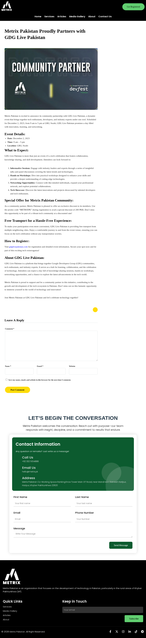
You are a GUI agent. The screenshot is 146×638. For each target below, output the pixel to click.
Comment (9, 329)
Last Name (82, 497)
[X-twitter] (117, 631)
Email (40, 366)
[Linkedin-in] (129, 631)
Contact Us (105, 16)
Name (8, 366)
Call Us (27, 457)
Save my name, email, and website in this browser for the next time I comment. (39, 380)
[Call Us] (18, 459)
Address (28, 478)
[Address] (18, 481)
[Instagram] (123, 631)
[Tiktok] (136, 631)
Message (19, 528)
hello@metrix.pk (30, 471)
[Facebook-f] (110, 631)
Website (72, 366)
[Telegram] (142, 631)
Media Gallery (77, 16)
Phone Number (84, 512)
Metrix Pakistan (17, 631)
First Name (20, 497)
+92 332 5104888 (30, 461)
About (91, 16)
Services (49, 16)
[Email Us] (18, 469)
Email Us (29, 468)
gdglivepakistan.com (18, 247)
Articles (61, 16)
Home (38, 16)
